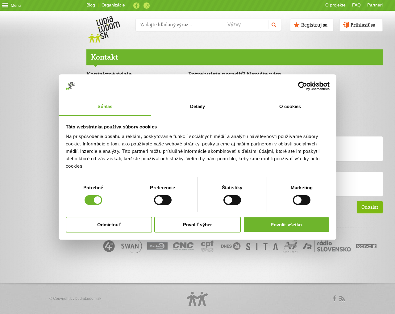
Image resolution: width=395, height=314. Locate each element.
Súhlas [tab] (105, 106)
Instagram (146, 5)
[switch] (163, 200)
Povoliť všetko (286, 224)
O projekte (335, 5)
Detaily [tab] (197, 106)
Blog (90, 5)
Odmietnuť (109, 224)
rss (342, 298)
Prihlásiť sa (363, 25)
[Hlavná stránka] (108, 23)
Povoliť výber (197, 224)
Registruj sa (314, 25)
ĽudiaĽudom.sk (88, 298)
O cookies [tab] (290, 106)
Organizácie (113, 5)
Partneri (375, 5)
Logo (197, 298)
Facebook (136, 5)
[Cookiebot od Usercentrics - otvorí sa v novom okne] (303, 86)
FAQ (356, 5)
